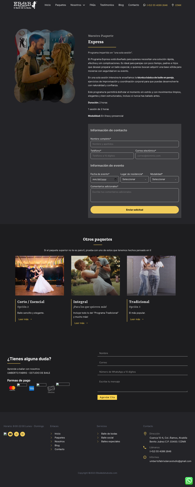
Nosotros (76, 4)
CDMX (178, 5)
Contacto (133, 4)
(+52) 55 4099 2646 (157, 5)
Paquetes (60, 4)
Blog (121, 4)
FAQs (93, 4)
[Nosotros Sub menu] (84, 5)
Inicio (48, 4)
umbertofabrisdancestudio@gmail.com (170, 461)
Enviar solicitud (134, 209)
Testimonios (107, 4)
